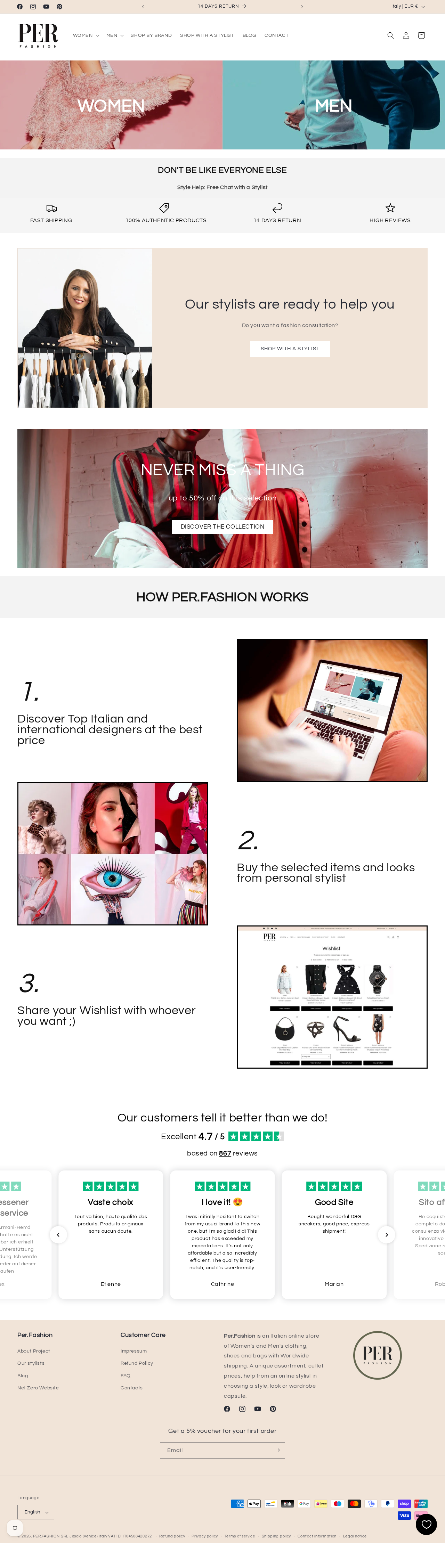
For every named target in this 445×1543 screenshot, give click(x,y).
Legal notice (355, 1536)
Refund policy (172, 1536)
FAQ (126, 1375)
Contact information (317, 1536)
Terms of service (240, 1536)
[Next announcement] (302, 6)
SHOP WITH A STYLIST (289, 348)
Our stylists (30, 1363)
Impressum (134, 1351)
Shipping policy (276, 1536)
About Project (33, 1351)
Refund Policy (137, 1363)
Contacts (132, 1388)
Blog (22, 1375)
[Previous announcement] (143, 6)
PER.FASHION (46, 1536)
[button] (85, 35)
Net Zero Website (38, 1388)
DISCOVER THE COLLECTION (223, 527)
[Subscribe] (277, 1450)
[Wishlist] (426, 1524)
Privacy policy (205, 1536)
